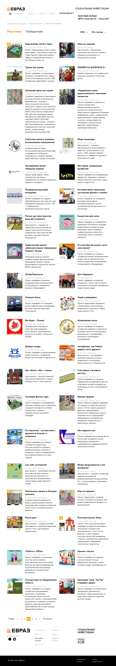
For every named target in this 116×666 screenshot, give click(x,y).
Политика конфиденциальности (97, 660)
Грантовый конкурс (35, 24)
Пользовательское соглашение (81, 660)
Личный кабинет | (66, 13)
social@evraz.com (13, 636)
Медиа (52, 14)
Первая (11, 619)
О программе (19, 14)
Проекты (31, 14)
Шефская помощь (55, 639)
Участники (14, 31)
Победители (34, 31)
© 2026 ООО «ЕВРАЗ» (16, 660)
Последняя (47, 619)
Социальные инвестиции (16, 24)
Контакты (38, 644)
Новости (42, 14)
